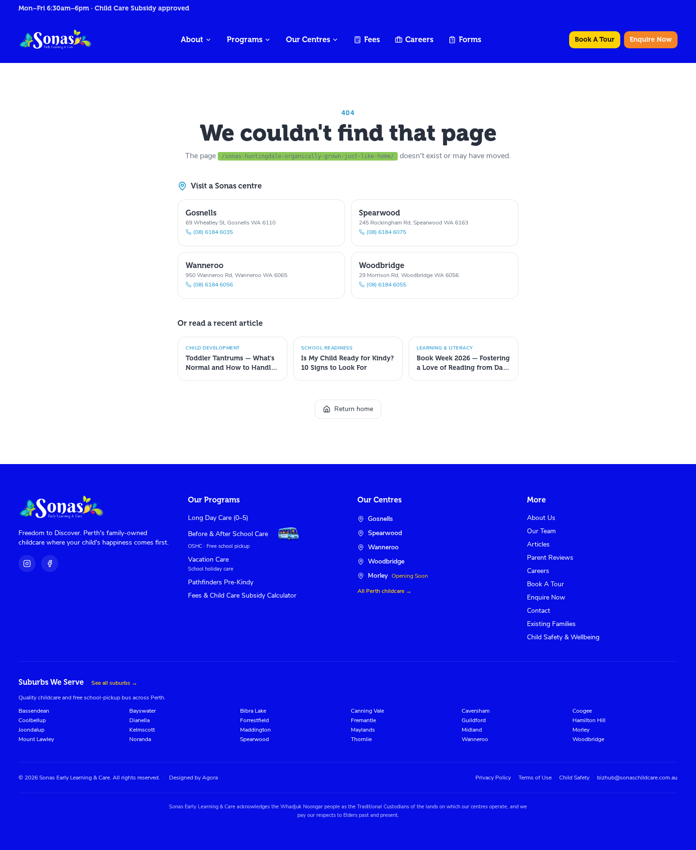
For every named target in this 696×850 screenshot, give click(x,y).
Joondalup (31, 730)
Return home (353, 408)
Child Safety (574, 777)
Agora (210, 777)
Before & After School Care (228, 533)
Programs (244, 39)
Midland (472, 730)
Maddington (255, 730)
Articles (538, 544)
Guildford (474, 720)
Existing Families (551, 623)
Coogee (582, 711)
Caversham (476, 711)
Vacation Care (208, 559)
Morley (580, 730)
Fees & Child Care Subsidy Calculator (242, 595)
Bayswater (142, 711)
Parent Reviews (550, 557)
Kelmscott (142, 730)
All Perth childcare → (384, 591)
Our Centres (308, 39)
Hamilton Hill (589, 720)
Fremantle (363, 720)
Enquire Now (651, 40)
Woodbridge (588, 739)
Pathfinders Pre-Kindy (220, 582)
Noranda (140, 739)
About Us (541, 517)
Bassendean (33, 711)
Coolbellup (32, 720)
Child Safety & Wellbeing (563, 637)
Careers (419, 39)
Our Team (541, 531)
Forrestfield (254, 720)
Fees (372, 39)
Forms (470, 39)
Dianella (139, 720)
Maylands (363, 730)
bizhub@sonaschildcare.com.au (637, 777)
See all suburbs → (114, 683)
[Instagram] (27, 563)
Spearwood (254, 739)
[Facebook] (49, 563)
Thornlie (361, 739)
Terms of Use (535, 777)
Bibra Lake (253, 711)
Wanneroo (475, 739)
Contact (538, 610)
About (192, 39)
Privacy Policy (493, 777)
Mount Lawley (36, 739)
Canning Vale (367, 711)
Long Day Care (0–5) (218, 517)
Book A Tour (595, 40)
